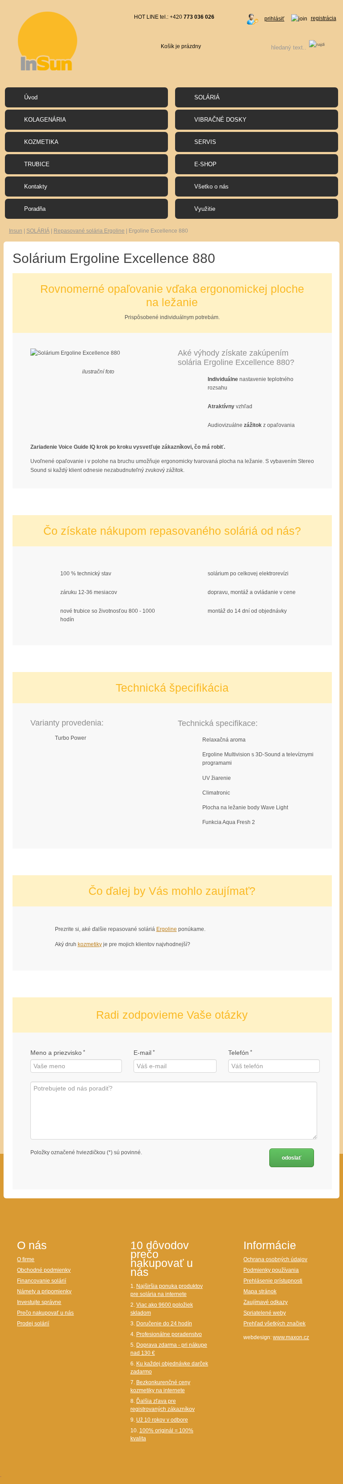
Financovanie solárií (41, 1281)
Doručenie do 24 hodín (164, 1323)
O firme (25, 1259)
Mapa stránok (259, 1291)
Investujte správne (39, 1302)
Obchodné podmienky (44, 1270)
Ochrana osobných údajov (275, 1259)
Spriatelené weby (264, 1313)
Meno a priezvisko (56, 1052)
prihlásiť (274, 19)
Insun (15, 231)
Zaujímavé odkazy (265, 1302)
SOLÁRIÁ (38, 231)
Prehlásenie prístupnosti (272, 1281)
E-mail (142, 1052)
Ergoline (166, 929)
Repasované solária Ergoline (89, 231)
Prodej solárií (33, 1323)
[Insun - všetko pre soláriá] (47, 40)
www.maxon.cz (291, 1337)
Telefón (238, 1052)
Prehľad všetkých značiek (274, 1323)
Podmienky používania (271, 1270)
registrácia (323, 18)
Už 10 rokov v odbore (162, 1420)
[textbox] (277, 47)
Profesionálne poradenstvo (169, 1334)
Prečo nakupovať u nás (45, 1313)
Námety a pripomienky (44, 1291)
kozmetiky (90, 944)
